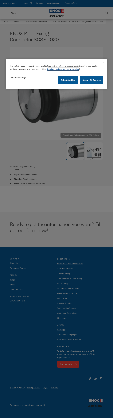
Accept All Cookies (92, 80)
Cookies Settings (18, 77)
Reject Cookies (68, 80)
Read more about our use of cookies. (63, 69)
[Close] (103, 62)
